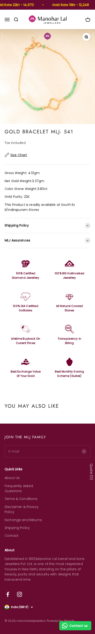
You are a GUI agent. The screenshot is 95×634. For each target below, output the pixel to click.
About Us (12, 478)
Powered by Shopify (61, 621)
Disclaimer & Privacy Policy (22, 509)
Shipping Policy (17, 527)
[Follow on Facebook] (8, 594)
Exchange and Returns (23, 520)
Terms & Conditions (21, 498)
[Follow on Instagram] (19, 594)
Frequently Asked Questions (19, 488)
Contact (11, 535)
